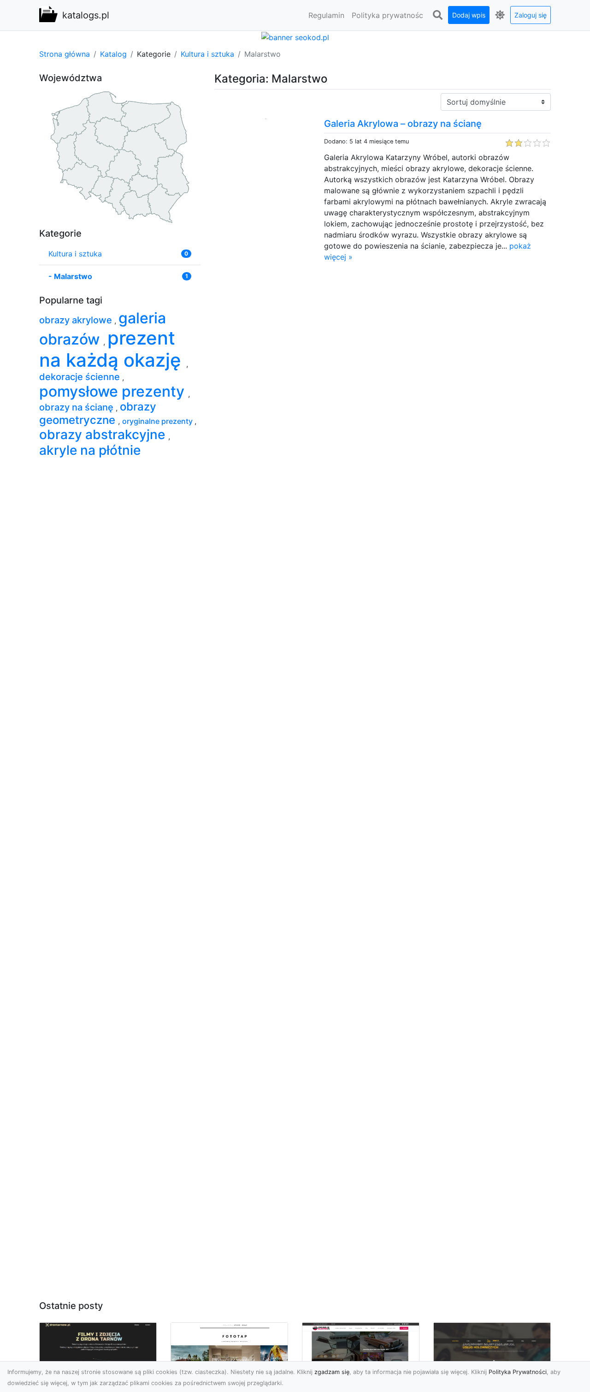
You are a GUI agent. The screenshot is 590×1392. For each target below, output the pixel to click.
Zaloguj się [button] (530, 15)
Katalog (113, 54)
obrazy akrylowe (76, 320)
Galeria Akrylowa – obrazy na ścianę (403, 123)
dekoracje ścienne (80, 376)
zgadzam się (331, 1371)
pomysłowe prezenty (113, 391)
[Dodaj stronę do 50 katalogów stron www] (295, 36)
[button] (437, 15)
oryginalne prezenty (158, 421)
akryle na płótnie (90, 450)
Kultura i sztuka (207, 54)
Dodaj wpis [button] (468, 15)
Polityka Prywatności (518, 1371)
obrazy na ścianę (77, 407)
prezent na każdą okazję (112, 349)
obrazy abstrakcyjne (103, 434)
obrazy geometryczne (97, 413)
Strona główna (64, 54)
